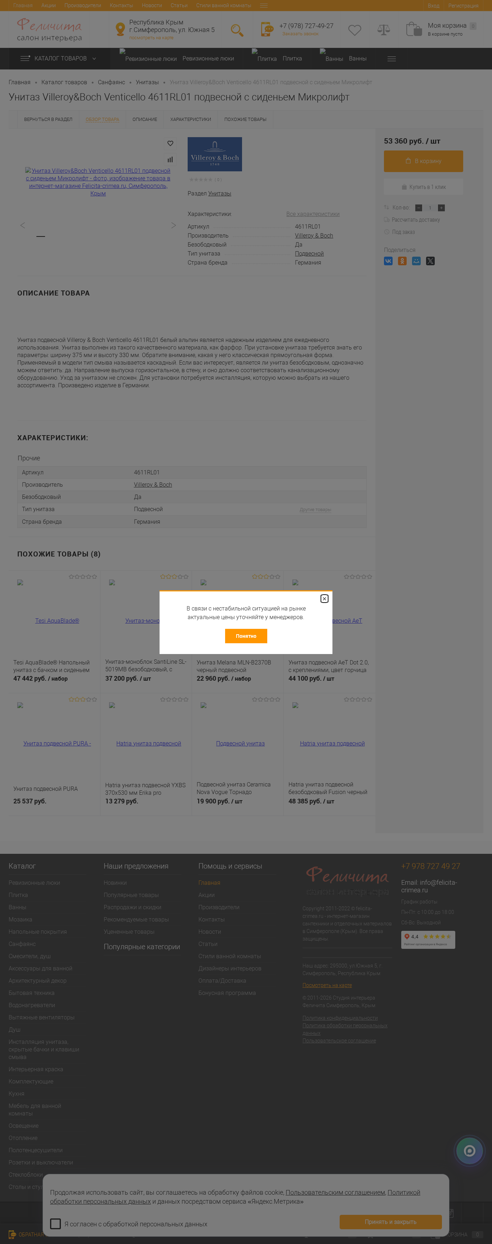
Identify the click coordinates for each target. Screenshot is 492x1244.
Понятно (246, 635)
